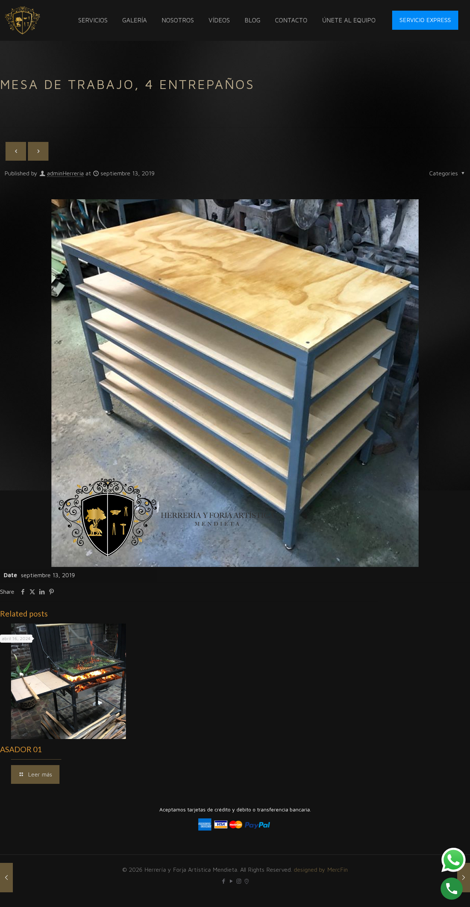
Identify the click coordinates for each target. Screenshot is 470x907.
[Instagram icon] (239, 881)
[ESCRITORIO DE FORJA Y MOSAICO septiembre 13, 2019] (6, 877)
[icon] (246, 881)
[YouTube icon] (231, 881)
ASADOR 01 (21, 749)
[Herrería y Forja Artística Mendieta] (22, 20)
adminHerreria (65, 173)
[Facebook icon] (223, 881)
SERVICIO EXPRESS (425, 20)
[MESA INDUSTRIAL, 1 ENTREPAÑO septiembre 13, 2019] (463, 877)
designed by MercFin (321, 869)
